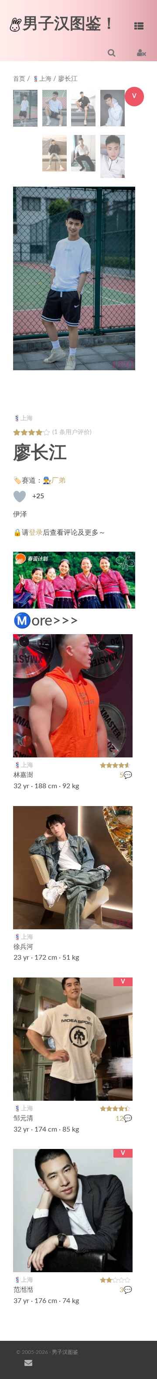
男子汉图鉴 (65, 1352)
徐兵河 (23, 947)
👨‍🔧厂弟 (54, 480)
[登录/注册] (141, 52)
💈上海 (41, 79)
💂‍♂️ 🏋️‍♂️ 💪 (111, 1088)
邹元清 (23, 1118)
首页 (19, 79)
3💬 (125, 1290)
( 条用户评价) (72, 432)
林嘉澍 (23, 775)
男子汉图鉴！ (70, 24)
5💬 (125, 775)
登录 (36, 532)
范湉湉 (23, 1290)
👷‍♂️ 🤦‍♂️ (116, 1260)
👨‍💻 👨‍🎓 (116, 745)
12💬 (124, 1118)
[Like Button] (19, 496)
